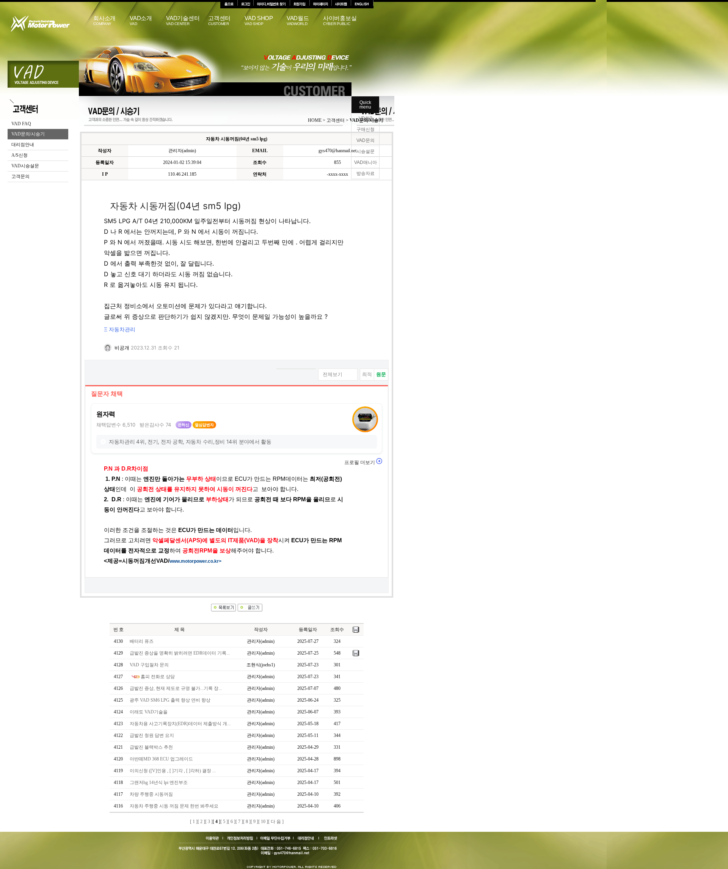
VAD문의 (365, 140)
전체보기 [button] (332, 374)
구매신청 (365, 129)
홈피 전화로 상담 (158, 676)
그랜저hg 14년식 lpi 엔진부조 (159, 782)
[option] (367, 374)
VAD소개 (141, 20)
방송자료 (365, 173)
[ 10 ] (263, 821)
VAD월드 (298, 20)
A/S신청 (19, 155)
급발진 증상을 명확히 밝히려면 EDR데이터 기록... (180, 653)
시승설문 (365, 151)
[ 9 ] (254, 821)
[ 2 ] (201, 821)
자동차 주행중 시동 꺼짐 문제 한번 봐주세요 (174, 806)
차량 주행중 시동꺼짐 (151, 794)
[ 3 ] (209, 821)
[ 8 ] (247, 821)
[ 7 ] (239, 821)
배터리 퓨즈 (142, 641)
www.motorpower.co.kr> (195, 561)
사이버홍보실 (339, 20)
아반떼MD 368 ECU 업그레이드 (161, 759)
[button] (364, 352)
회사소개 (104, 20)
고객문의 (20, 176)
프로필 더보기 (360, 462)
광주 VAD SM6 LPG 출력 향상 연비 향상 (170, 700)
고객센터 (219, 20)
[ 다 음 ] (276, 821)
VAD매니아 (365, 162)
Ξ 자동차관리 (119, 330)
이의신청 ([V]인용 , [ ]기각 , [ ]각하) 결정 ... (173, 770)
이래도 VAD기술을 (149, 712)
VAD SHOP (259, 20)
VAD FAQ (21, 123)
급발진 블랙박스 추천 (151, 747)
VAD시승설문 (25, 165)
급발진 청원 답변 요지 (152, 735)
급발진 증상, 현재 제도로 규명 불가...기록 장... (176, 688)
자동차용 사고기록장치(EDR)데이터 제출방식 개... (180, 723)
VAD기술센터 (182, 20)
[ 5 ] (224, 821)
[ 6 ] (231, 821)
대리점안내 (22, 144)
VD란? (365, 118)
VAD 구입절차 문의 (149, 664)
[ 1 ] (194, 821)
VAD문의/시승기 (28, 134)
